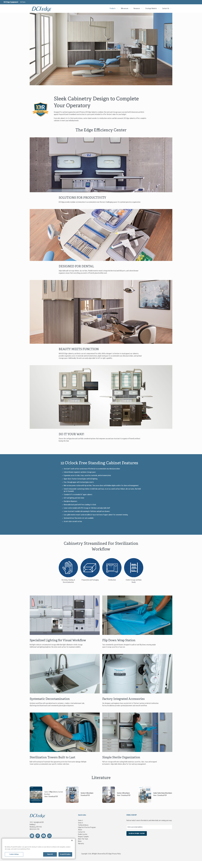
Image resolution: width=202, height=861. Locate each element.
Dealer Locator (82, 834)
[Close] (72, 840)
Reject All (50, 854)
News (80, 841)
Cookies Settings (14, 854)
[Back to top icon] (192, 857)
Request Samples (83, 836)
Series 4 (80, 823)
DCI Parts (22, 2)
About (80, 830)
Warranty (81, 843)
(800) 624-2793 (34, 829)
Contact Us (81, 832)
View (45, 796)
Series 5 (80, 820)
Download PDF (53, 796)
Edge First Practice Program (87, 827)
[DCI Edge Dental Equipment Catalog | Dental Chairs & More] (42, 8)
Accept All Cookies (65, 854)
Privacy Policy (116, 854)
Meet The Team (83, 839)
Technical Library (83, 825)
